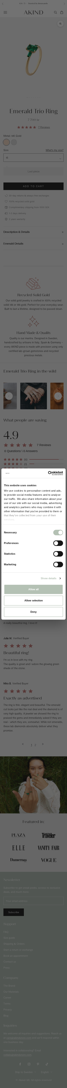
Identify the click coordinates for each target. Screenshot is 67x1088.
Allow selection (33, 600)
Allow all (33, 589)
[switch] (58, 543)
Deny (33, 611)
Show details (48, 578)
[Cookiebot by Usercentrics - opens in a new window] (48, 473)
